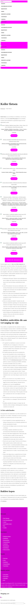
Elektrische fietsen (6, 6)
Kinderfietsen (6, 547)
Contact (4, 522)
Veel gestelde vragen (7, 523)
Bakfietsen (4, 8)
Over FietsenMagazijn (7, 520)
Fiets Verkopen (6, 518)
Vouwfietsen (5, 565)
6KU (4, 580)
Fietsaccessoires (6, 549)
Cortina (3, 19)
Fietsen (3, 3)
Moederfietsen (6, 545)
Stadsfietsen (5, 538)
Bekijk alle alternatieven (14, 260)
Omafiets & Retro (5, 14)
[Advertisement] (14, 81)
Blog (4, 525)
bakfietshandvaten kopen (16, 359)
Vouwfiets (4, 16)
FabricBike (5, 578)
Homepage (3, 108)
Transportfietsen (6, 542)
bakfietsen (4, 501)
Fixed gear (5, 558)
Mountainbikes (6, 540)
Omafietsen (5, 543)
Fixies (2, 11)
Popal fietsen (5, 576)
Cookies (5, 527)
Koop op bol (14, 135)
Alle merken (5, 574)
